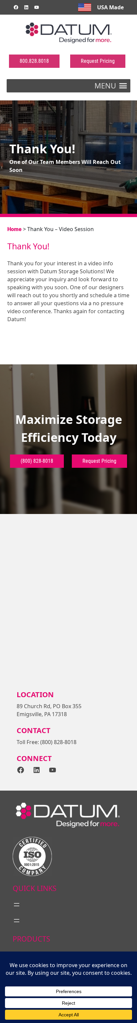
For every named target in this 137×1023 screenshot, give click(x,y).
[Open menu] (17, 905)
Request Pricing (98, 61)
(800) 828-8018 (37, 461)
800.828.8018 (34, 61)
